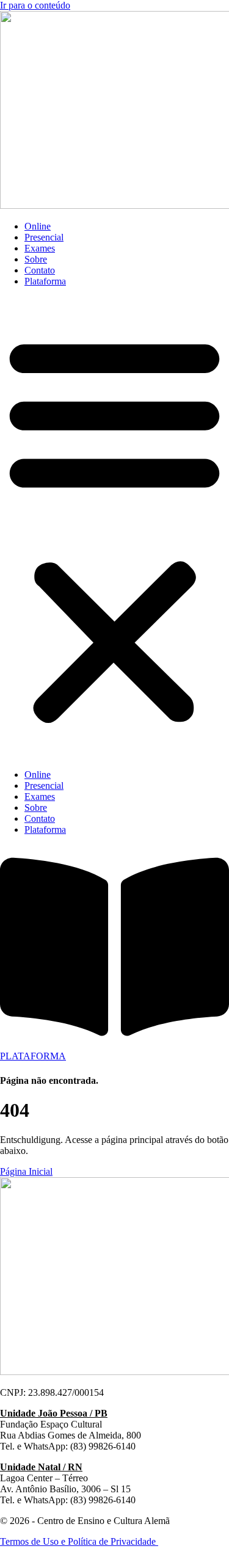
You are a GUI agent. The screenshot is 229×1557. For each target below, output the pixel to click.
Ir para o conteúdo (35, 5)
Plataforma (45, 281)
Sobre (35, 259)
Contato (39, 270)
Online (37, 226)
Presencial (44, 237)
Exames (39, 248)
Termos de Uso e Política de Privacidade (79, 1541)
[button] (114, 528)
